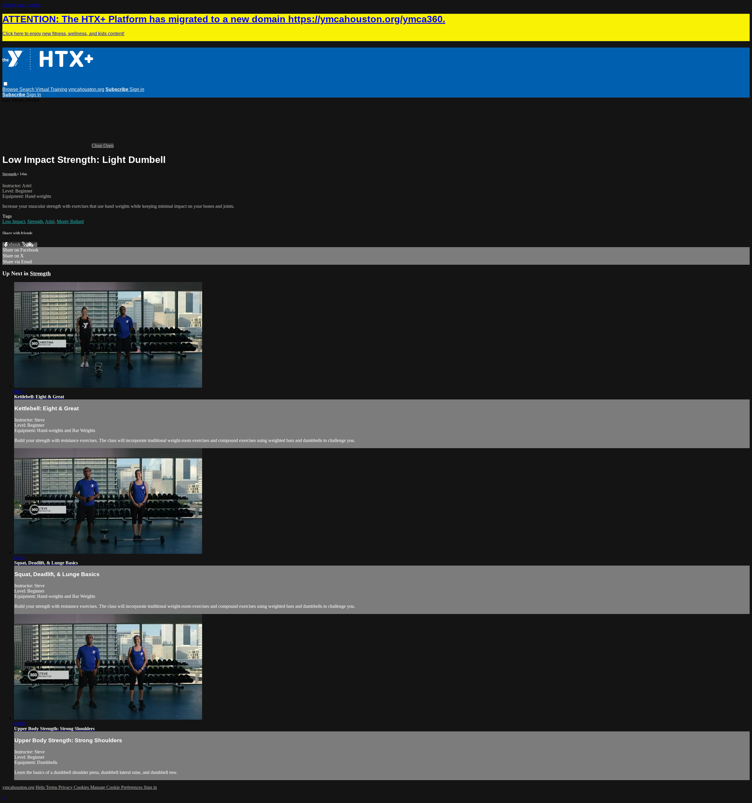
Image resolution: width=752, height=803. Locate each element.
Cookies (82, 787)
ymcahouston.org (86, 89)
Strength (9, 174)
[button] (5, 84)
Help (41, 787)
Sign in (137, 89)
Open (108, 145)
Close (97, 145)
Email (31, 244)
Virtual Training (51, 89)
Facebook (12, 244)
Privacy (66, 787)
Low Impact (13, 221)
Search (27, 89)
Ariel (49, 221)
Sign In (33, 94)
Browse (10, 89)
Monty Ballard (70, 221)
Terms (52, 787)
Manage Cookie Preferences (117, 787)
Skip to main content (21, 4)
